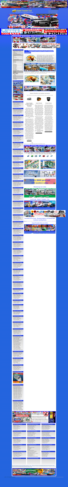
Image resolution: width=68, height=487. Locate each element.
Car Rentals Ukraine (16, 233)
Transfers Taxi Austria (16, 317)
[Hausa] (51, 465)
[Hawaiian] (52, 465)
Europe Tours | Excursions (31, 433)
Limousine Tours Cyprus (17, 297)
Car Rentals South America (45, 434)
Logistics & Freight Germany (17, 356)
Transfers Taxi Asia (16, 425)
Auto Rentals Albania (16, 280)
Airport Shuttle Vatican (17, 313)
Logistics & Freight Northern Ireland (18, 150)
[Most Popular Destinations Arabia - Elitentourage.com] (47, 84)
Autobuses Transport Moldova (18, 251)
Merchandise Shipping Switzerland (18, 203)
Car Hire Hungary (16, 267)
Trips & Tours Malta (16, 307)
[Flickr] (15, 463)
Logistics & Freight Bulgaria (17, 237)
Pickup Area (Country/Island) (17, 54)
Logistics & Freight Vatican (17, 312)
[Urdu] (26, 466)
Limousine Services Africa (17, 435)
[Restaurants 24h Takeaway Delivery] (22, 47)
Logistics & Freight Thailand (46, 446)
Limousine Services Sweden (17, 171)
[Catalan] (25, 465)
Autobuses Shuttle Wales (17, 144)
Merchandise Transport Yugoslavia (18, 110)
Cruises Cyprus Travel (16, 296)
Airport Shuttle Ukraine (17, 231)
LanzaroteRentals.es (30, 454)
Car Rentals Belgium (16, 192)
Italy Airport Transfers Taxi (17, 359)
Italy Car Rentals (16, 362)
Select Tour (14, 61)
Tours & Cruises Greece (17, 245)
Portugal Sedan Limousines (17, 332)
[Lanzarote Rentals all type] (51, 47)
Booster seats (15, 65)
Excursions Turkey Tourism (17, 367)
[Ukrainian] (25, 466)
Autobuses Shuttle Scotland (17, 137)
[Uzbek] (27, 466)
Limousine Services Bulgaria (17, 239)
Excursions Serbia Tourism (17, 184)
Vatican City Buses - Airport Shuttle (18, 409)
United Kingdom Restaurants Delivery (33, 456)
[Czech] (34, 465)
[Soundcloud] (20, 459)
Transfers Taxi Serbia (16, 182)
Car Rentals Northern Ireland (17, 154)
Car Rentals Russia (16, 106)
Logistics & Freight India (45, 453)
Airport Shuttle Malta (16, 306)
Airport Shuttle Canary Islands (39, 115)
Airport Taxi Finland (16, 163)
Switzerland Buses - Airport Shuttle (18, 403)
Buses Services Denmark (17, 197)
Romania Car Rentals (16, 225)
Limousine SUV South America (46, 435)
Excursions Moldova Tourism (17, 252)
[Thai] (22, 466)
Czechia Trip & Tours (16, 273)
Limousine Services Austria (17, 320)
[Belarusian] (22, 465)
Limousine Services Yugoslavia (18, 112)
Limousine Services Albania (17, 279)
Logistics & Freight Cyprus (17, 295)
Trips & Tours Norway (16, 158)
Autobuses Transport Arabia (17, 440)
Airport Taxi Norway (16, 157)
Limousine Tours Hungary (17, 266)
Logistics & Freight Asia (17, 426)
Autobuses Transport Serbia (17, 183)
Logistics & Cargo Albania (17, 277)
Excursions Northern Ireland (17, 152)
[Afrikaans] (14, 465)
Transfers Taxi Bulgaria (17, 236)
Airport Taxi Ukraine (16, 229)
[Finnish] (41, 465)
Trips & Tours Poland (16, 177)
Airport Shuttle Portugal (17, 330)
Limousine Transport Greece (17, 246)
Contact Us (53, 14)
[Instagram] (22, 459)
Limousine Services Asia (17, 428)
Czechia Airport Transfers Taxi (18, 396)
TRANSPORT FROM (16, 59)
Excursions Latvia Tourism (17, 340)
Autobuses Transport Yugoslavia (18, 111)
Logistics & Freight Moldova (17, 250)
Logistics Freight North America (46, 426)
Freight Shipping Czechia (17, 271)
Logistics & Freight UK (17, 456)
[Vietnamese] (28, 466)
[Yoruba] (31, 466)
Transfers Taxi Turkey (16, 366)
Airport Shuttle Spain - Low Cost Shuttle (45, 72)
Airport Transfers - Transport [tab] (17, 51)
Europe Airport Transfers (17, 116)
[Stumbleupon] (20, 461)
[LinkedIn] (13, 461)
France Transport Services (17, 323)
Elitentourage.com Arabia (31, 452)
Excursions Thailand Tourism (46, 449)
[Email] (22, 461)
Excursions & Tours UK (17, 124)
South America (28, 52)
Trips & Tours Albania (16, 278)
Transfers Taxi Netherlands (17, 209)
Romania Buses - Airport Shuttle (18, 223)
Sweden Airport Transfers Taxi (18, 390)
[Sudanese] (15, 466)
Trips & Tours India (44, 456)
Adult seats (14, 62)
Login (49, 14)
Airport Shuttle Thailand (45, 447)
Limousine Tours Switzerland (17, 206)
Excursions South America (45, 433)
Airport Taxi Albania (16, 276)
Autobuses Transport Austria (17, 318)
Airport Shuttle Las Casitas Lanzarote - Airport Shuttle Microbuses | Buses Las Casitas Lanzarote (40, 95)
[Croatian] (33, 465)
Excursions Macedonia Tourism (18, 285)
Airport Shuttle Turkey (16, 368)
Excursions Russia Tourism (17, 105)
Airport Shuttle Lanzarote (41, 143)
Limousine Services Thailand (46, 448)
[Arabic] (17, 465)
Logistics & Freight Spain (17, 260)
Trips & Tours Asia (16, 427)
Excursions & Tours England (17, 132)
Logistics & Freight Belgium (17, 189)
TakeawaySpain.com (30, 455)
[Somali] (13, 466)
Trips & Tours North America (45, 427)
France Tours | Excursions (17, 324)
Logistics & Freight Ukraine (17, 230)
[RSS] (24, 461)
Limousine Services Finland (17, 165)
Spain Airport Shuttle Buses (17, 258)
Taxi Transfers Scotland (17, 138)
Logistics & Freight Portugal (17, 333)
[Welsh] (30, 466)
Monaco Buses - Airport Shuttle (18, 408)
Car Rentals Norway (16, 160)
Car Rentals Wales (16, 147)
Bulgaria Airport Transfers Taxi (18, 388)
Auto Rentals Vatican (16, 314)
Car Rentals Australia (30, 427)
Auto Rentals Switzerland (17, 205)
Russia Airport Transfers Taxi (17, 387)
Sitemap (29, 449)
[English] (13, 465)
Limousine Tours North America (46, 428)
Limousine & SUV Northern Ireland (18, 153)
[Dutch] (37, 465)
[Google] (17, 459)
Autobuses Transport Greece (17, 244)
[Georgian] (45, 465)
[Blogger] (17, 461)
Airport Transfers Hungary (17, 263)
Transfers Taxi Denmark (17, 195)
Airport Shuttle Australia (31, 426)
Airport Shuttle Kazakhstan (17, 337)
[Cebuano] (27, 465)
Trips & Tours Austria (16, 319)
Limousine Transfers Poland (17, 178)
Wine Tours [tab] (15, 52)
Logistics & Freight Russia (17, 103)
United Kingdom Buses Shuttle (18, 453)
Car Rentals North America (45, 429)
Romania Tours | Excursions (17, 224)
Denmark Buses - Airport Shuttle (18, 402)
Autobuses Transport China (45, 440)
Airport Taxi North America (45, 425)
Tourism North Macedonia (17, 343)
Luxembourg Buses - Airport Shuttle (18, 406)
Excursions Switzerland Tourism (18, 204)
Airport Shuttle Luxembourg (17, 217)
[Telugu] (21, 466)
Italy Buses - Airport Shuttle (17, 360)
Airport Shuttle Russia (16, 104)
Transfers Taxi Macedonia (17, 283)
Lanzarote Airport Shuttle (17, 348)
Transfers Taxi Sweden (17, 169)
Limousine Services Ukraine (17, 232)
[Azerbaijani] (19, 465)
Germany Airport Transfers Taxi (18, 352)
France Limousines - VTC (17, 325)
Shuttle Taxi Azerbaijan (17, 346)
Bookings (41, 14)
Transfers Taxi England (17, 131)
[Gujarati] (49, 465)
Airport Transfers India (45, 452)
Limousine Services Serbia (17, 185)
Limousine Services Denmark (17, 198)
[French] (43, 465)
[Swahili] (17, 466)
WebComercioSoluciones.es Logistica (33, 453)
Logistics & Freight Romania (17, 226)
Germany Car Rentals (16, 355)
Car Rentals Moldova (16, 253)
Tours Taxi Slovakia (16, 341)
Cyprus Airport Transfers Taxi (17, 405)
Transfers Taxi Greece (16, 243)
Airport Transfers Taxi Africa (17, 432)
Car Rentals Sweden (16, 172)
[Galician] (44, 465)
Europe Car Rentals (16, 119)
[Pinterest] (24, 459)
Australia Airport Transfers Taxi (32, 425)
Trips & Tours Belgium (16, 191)
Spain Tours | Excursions (17, 257)
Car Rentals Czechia (16, 272)
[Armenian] (18, 465)
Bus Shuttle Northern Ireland (17, 151)
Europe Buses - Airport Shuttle (18, 117)
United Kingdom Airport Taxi (17, 123)
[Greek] (48, 465)
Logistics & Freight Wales (17, 143)
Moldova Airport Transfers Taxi (18, 394)
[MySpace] (17, 463)
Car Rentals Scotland (16, 140)
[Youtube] (19, 459)
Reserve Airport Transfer (31, 447)
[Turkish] (23, 466)
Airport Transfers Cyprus (17, 294)
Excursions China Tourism (45, 441)
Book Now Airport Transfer (48, 131)
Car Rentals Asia (16, 429)
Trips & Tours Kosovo (16, 345)
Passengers (14, 75)
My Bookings (29, 448)
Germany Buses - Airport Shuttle (18, 353)
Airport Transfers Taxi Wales (17, 145)
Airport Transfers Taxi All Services (18, 349)
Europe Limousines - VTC (17, 118)
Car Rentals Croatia (16, 291)
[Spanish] (14, 466)
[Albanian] (15, 465)
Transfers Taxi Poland (16, 175)
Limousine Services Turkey (17, 369)
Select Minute (15, 57)
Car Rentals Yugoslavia (17, 113)
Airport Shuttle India (45, 454)
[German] (47, 465)
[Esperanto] (38, 465)
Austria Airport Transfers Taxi (17, 391)
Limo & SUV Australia (31, 428)
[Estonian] (39, 465)
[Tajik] (20, 466)
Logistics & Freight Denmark (17, 196)
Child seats (14, 68)
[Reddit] (19, 461)
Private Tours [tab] (15, 53)
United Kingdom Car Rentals (17, 126)
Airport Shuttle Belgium (17, 190)
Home (38, 14)
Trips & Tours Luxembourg (17, 218)
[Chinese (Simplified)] (29, 465)
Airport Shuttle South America (46, 432)
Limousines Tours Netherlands (18, 212)
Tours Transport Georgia (17, 347)
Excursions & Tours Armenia (17, 342)
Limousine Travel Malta (17, 308)
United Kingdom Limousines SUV (18, 125)
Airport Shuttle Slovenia (17, 344)
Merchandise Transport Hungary (18, 264)
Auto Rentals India (44, 455)
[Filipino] (40, 465)
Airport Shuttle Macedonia (17, 284)
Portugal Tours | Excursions (17, 331)
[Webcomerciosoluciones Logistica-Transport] (36, 47)
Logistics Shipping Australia (31, 429)
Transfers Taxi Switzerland (17, 202)
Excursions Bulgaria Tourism (17, 238)
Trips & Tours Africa (16, 434)
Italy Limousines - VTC (17, 361)
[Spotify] (13, 463)
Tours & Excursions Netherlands (18, 211)
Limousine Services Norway (17, 159)
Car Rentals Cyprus (16, 298)
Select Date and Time (16, 70)
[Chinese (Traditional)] (31, 465)
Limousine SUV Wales (17, 146)
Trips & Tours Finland (16, 164)
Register (46, 14)
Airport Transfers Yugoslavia (17, 109)
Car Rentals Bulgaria (16, 240)
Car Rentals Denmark (16, 199)
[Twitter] (15, 459)
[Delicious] (15, 461)
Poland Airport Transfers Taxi (17, 393)
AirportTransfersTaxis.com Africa (32, 451)
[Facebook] (13, 459)
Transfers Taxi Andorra (17, 301)
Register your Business (31, 450)
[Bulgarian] (23, 465)
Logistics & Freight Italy (17, 363)
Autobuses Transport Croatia (17, 290)
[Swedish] (18, 466)
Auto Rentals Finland (16, 166)
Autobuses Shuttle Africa (17, 433)
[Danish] (35, 465)
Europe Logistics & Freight (17, 120)
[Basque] (21, 465)
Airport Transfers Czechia (17, 270)
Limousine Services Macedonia (18, 286)
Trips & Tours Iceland (16, 338)
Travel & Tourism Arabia (17, 441)
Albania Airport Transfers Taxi (17, 397)
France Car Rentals (16, 326)
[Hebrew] (54, 465)
